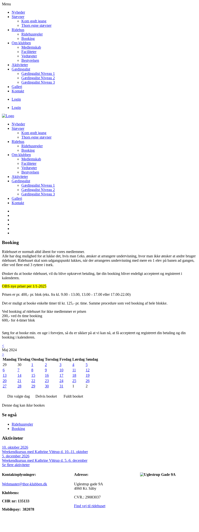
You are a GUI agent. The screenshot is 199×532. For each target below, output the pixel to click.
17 (61, 375)
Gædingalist (21, 69)
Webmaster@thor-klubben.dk (24, 484)
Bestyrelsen (30, 60)
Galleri (17, 87)
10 (61, 370)
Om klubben (21, 43)
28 (19, 386)
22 (33, 381)
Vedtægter (29, 56)
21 (19, 381)
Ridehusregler (32, 34)
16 (47, 375)
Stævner (18, 17)
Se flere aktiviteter (16, 465)
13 (5, 375)
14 (19, 375)
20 (5, 381)
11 (74, 370)
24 (61, 381)
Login (16, 99)
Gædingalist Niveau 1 (38, 73)
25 (74, 381)
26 (88, 381)
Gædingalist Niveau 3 (38, 82)
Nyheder (18, 12)
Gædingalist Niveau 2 (38, 78)
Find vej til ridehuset (89, 506)
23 (47, 381)
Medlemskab (31, 47)
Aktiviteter (20, 65)
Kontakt (18, 91)
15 (33, 375)
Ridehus (18, 30)
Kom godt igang (33, 21)
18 (74, 375)
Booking (28, 38)
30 (47, 386)
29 (33, 386)
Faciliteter (28, 52)
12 (88, 370)
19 (88, 375)
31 (61, 386)
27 (5, 386)
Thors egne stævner (36, 25)
